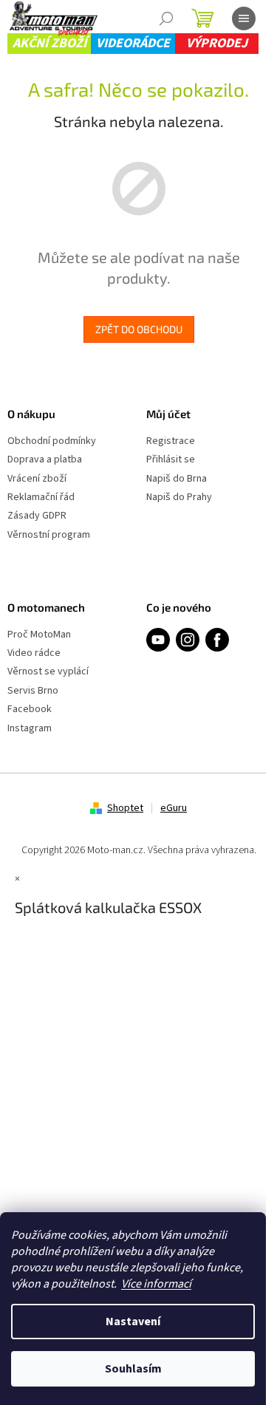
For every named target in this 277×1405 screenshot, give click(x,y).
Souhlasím (133, 1369)
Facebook (29, 709)
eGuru (173, 808)
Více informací (156, 1284)
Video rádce (34, 653)
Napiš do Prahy (179, 497)
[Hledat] (166, 18)
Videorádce (133, 43)
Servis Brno (32, 691)
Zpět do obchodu (138, 329)
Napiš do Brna (176, 479)
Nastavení (133, 1321)
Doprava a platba (44, 460)
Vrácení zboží (36, 479)
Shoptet (125, 808)
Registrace (170, 441)
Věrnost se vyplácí (48, 672)
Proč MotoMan (39, 635)
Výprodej (216, 43)
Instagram (29, 729)
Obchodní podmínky (51, 441)
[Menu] (244, 18)
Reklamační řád (41, 497)
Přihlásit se (170, 460)
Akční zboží (49, 43)
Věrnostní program (48, 535)
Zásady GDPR (36, 516)
